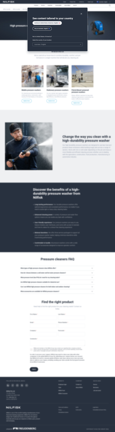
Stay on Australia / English (41, 28)
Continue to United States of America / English (46, 23)
